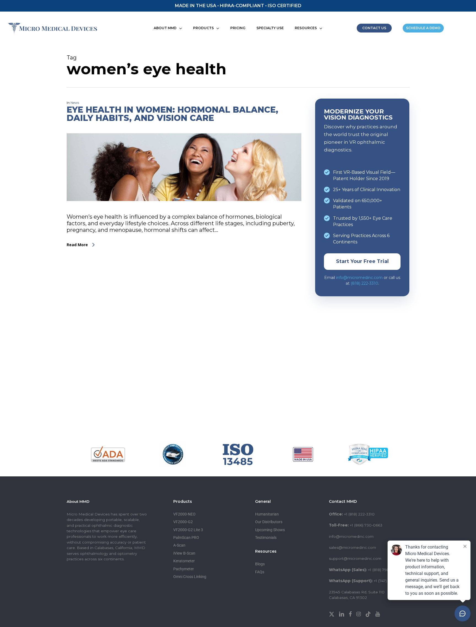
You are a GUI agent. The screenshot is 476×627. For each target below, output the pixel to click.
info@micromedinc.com (359, 277)
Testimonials (266, 537)
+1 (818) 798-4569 (383, 570)
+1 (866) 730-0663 (366, 525)
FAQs (259, 572)
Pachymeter (183, 569)
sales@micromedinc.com (352, 547)
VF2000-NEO (184, 514)
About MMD (78, 501)
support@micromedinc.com (355, 558)
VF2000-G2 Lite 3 (188, 530)
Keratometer (184, 561)
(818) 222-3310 (364, 283)
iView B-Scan (184, 553)
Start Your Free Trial (362, 261)
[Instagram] (359, 613)
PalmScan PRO (186, 537)
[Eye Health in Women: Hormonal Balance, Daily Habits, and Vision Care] (184, 210)
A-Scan (179, 545)
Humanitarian (267, 514)
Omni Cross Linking (189, 576)
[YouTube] (377, 613)
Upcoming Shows (270, 530)
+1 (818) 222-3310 (359, 514)
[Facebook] (351, 613)
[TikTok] (368, 613)
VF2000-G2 (183, 522)
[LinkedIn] (342, 613)
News (75, 103)
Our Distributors (268, 522)
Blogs (260, 564)
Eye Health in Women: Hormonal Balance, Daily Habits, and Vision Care (172, 114)
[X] (332, 613)
